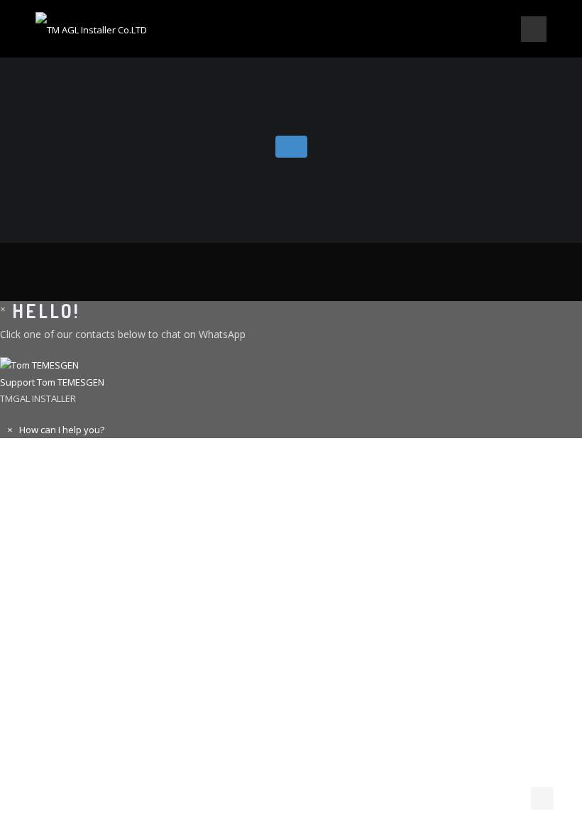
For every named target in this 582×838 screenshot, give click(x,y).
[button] (291, 374)
